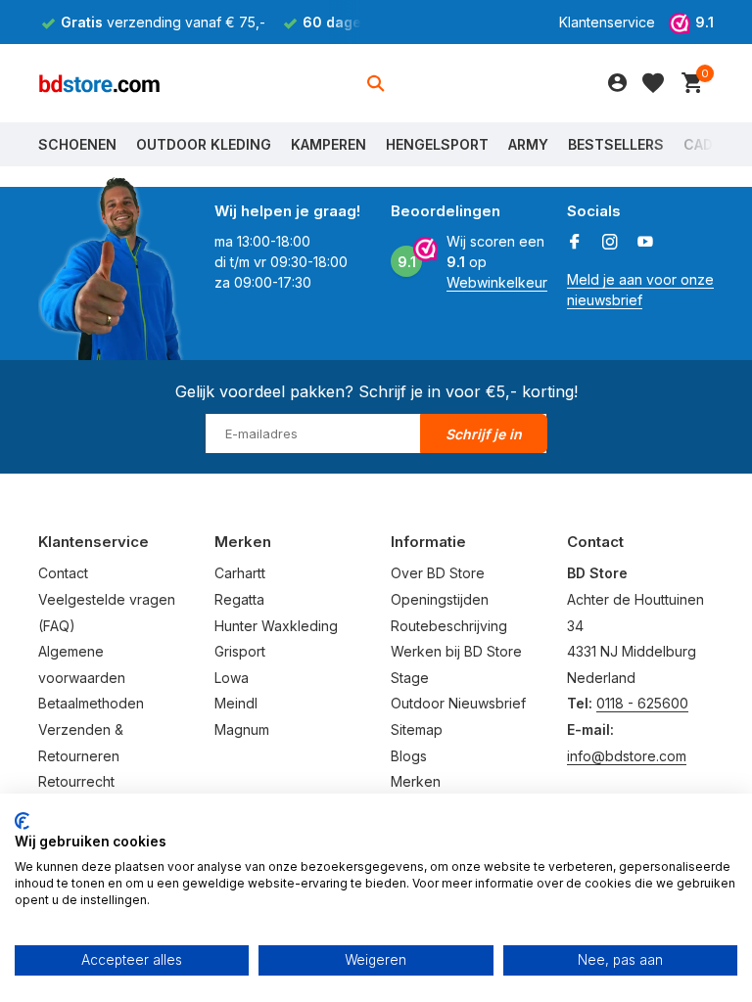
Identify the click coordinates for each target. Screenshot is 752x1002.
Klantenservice (607, 22)
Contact (63, 573)
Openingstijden (440, 599)
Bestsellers (616, 144)
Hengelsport (437, 144)
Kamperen (328, 144)
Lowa (231, 677)
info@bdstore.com (626, 756)
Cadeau (711, 144)
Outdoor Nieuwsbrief (458, 703)
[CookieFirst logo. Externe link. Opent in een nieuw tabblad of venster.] (22, 821)
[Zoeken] (375, 83)
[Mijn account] (617, 83)
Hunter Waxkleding (276, 625)
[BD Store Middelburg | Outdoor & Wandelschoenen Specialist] (99, 83)
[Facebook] (575, 242)
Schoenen (77, 144)
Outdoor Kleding (203, 144)
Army (528, 144)
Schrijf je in (484, 434)
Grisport (239, 651)
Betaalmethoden (91, 703)
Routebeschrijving (449, 625)
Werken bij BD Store (456, 651)
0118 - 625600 (642, 703)
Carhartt (239, 573)
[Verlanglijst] (653, 83)
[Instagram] (610, 242)
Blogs (409, 756)
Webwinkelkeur (496, 282)
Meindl (236, 703)
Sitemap (417, 729)
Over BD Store (438, 573)
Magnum (241, 729)
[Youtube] (645, 242)
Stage (410, 677)
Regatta (239, 599)
